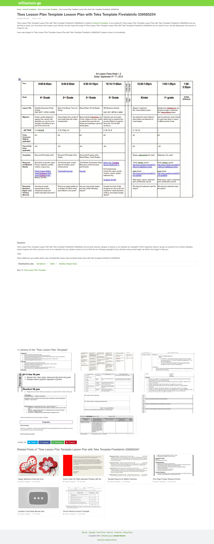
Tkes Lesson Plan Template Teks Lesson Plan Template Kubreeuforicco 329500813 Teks (108, 369)
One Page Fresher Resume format (166, 479)
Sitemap (84, 532)
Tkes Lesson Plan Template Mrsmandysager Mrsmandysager (46, 390)
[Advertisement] (107, 52)
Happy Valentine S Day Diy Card (30, 479)
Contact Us (118, 532)
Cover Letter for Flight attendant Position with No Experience (86, 479)
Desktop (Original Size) (68, 263)
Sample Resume (119, 536)
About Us (110, 532)
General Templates (23, 18)
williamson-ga (29, 3)
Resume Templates (160, 482)
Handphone (41, 263)
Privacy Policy (127, 532)
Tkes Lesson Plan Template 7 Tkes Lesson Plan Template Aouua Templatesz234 (167, 411)
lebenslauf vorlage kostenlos (107, 540)
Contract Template (70, 514)
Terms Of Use (101, 532)
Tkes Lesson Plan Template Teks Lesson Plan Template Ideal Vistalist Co (46, 369)
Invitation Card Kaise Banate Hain (31, 511)
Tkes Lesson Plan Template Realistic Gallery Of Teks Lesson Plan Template (46, 411)
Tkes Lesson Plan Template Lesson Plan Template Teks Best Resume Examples (107, 390)
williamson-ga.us (107, 536)
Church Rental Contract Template (76, 511)
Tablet (52, 263)
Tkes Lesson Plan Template (35, 270)
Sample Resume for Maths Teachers (122, 479)
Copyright (92, 532)
